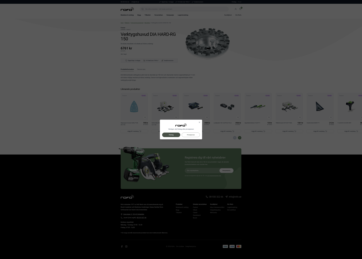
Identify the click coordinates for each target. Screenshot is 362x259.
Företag (171, 135)
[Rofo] (181, 125)
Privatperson (191, 135)
